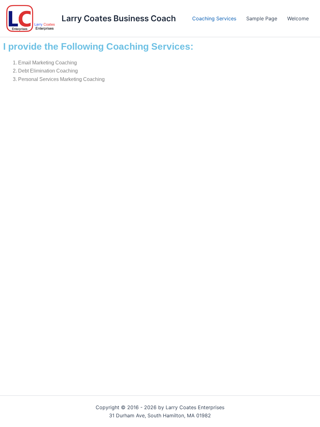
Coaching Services (214, 18)
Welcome (298, 18)
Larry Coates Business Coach (119, 18)
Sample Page (261, 18)
